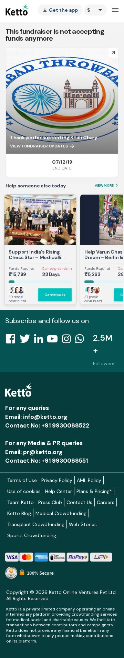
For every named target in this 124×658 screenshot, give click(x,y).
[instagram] (68, 340)
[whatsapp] (81, 340)
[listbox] (60, 10)
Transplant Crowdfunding (35, 524)
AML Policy (89, 480)
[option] (95, 10)
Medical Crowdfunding (60, 513)
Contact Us (79, 502)
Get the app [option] (60, 10)
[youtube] (54, 340)
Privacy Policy (56, 480)
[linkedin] (40, 340)
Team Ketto (20, 502)
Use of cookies (24, 491)
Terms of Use (22, 480)
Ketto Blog (19, 513)
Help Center (58, 491)
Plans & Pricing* (94, 491)
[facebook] (12, 340)
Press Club (50, 502)
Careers (105, 502)
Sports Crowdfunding (31, 535)
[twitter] (27, 340)
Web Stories (83, 524)
